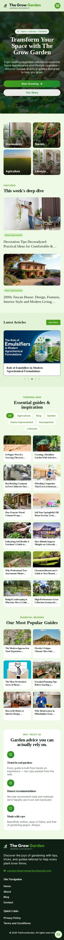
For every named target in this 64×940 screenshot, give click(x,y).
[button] (57, 6)
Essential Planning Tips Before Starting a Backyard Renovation (46, 684)
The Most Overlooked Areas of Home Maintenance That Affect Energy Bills (16, 686)
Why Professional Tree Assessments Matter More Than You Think (16, 573)
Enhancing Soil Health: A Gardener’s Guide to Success (17, 544)
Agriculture (23, 415)
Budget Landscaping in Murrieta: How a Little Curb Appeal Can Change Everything (16, 604)
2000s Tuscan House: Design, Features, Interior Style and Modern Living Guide (32, 301)
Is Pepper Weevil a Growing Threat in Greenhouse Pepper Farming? (14, 459)
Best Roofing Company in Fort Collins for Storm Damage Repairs (17, 486)
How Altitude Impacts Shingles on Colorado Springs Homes (45, 544)
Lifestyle (32, 428)
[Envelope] (58, 934)
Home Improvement (13, 235)
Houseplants (46, 422)
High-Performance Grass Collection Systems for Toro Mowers (46, 602)
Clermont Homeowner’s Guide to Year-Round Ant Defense (46, 573)
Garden (51, 415)
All (10, 415)
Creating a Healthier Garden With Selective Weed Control (45, 457)
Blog (38, 415)
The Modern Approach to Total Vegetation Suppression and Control (17, 651)
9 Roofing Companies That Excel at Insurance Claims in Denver (46, 486)
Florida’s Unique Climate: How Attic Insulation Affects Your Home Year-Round (45, 653)
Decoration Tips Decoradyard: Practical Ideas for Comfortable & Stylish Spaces (28, 246)
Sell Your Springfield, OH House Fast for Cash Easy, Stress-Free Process (47, 515)
